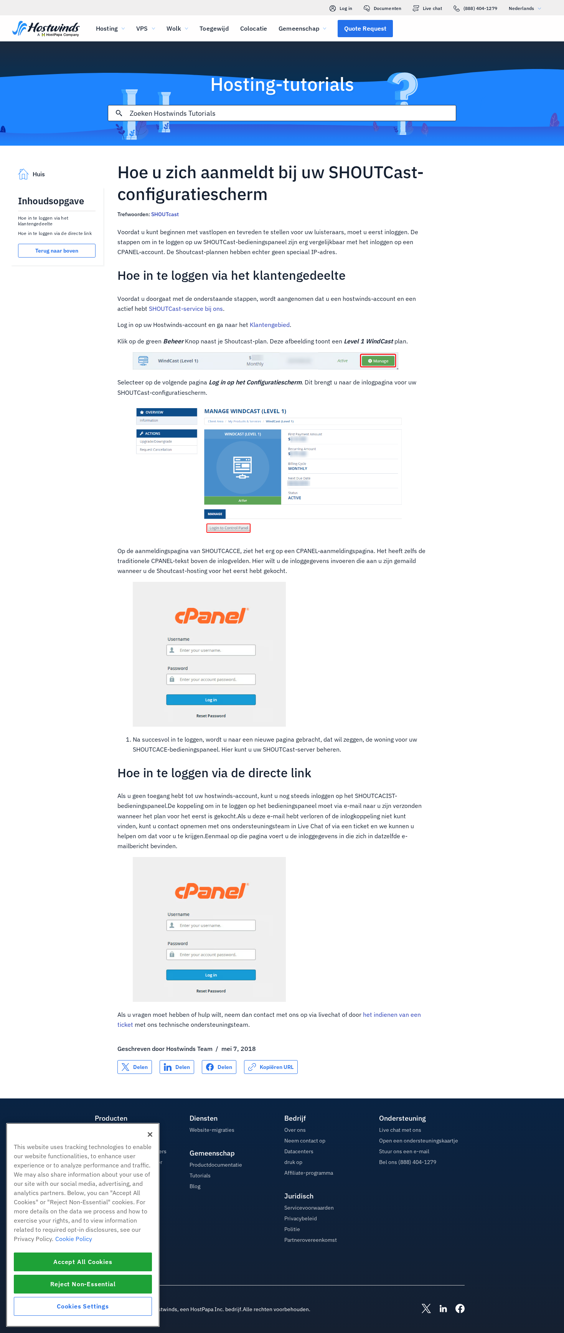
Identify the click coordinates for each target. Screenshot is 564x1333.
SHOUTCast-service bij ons (186, 308)
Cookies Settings (83, 1306)
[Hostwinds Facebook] (456, 1309)
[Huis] (46, 29)
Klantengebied (270, 324)
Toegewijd (214, 28)
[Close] (150, 1134)
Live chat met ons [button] (400, 1129)
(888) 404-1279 (480, 8)
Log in (346, 8)
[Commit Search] (119, 113)
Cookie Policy (73, 1239)
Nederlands (521, 8)
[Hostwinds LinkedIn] (439, 1309)
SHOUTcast (165, 214)
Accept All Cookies (82, 1262)
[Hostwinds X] (422, 1309)
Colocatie (253, 28)
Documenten (387, 8)
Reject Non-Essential (83, 1284)
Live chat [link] (432, 8)
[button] (365, 28)
